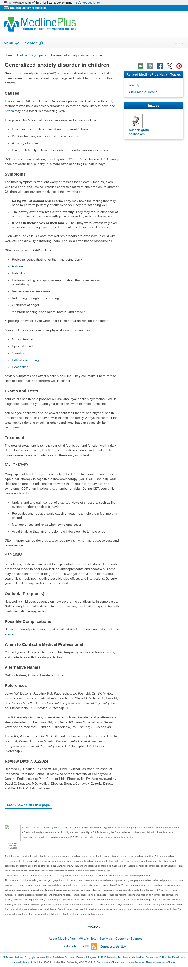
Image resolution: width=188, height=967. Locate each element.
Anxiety (134, 85)
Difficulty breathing (25, 360)
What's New (87, 938)
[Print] (150, 66)
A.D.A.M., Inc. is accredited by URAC (41, 827)
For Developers (176, 957)
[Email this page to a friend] (140, 66)
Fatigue (17, 266)
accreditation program (128, 827)
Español (179, 43)
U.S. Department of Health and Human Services (117, 962)
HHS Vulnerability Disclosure (114, 957)
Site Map (105, 938)
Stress (9, 111)
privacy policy (126, 837)
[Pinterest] (179, 66)
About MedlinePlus (62, 938)
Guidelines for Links (64, 957)
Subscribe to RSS (76, 946)
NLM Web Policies (13, 957)
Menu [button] (8, 43)
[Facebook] (159, 66)
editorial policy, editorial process (96, 837)
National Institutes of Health (161, 962)
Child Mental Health (143, 92)
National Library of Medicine (28, 7)
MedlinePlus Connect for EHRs (149, 957)
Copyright (30, 957)
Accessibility (44, 957)
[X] (169, 66)
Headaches (20, 367)
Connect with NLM (113, 946)
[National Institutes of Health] (7, 8)
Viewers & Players (86, 957)
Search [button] (31, 43)
